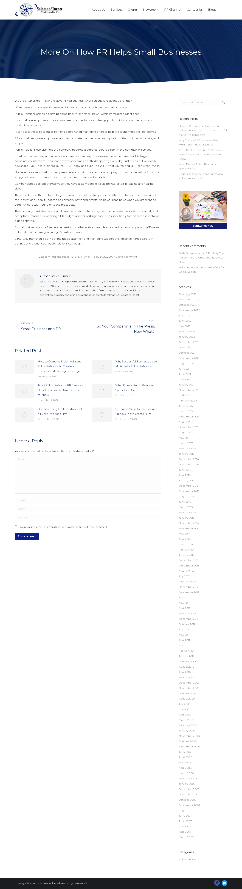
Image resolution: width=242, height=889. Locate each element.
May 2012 (184, 602)
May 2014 (184, 533)
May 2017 (184, 437)
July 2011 (184, 629)
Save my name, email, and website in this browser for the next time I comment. (63, 526)
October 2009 (187, 693)
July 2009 (184, 704)
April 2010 (185, 672)
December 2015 (188, 485)
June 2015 (185, 501)
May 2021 (184, 379)
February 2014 (187, 549)
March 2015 (186, 507)
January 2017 (186, 453)
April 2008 (185, 767)
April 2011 (184, 640)
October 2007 (187, 799)
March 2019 (186, 411)
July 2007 (184, 815)
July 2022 (184, 315)
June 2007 (185, 821)
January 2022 (187, 336)
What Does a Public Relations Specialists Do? (134, 388)
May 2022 (185, 326)
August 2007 (187, 810)
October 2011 (187, 624)
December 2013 (189, 560)
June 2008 (185, 757)
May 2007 (185, 826)
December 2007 (189, 789)
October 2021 (187, 352)
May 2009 (185, 709)
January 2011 (186, 656)
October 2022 (187, 304)
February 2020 (188, 400)
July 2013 (184, 576)
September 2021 (189, 358)
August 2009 (187, 698)
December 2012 (189, 586)
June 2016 (185, 469)
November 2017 (189, 427)
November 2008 (189, 735)
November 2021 (189, 347)
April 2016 (184, 475)
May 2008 (185, 762)
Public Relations (60, 256)
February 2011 (187, 650)
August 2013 (186, 571)
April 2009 (185, 714)
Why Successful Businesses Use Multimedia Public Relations (136, 364)
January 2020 (187, 406)
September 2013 (189, 565)
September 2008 (190, 746)
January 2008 (187, 783)
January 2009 (187, 730)
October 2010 (187, 661)
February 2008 (188, 778)
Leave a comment (126, 256)
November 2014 (189, 523)
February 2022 (187, 331)
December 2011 (188, 618)
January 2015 (186, 517)
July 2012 (184, 597)
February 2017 (187, 448)
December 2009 (189, 682)
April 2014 (185, 539)
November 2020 (189, 390)
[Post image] (24, 367)
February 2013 (187, 581)
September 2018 (189, 416)
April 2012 (184, 608)
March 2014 (186, 544)
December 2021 (189, 342)
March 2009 (186, 720)
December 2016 (189, 459)
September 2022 (189, 310)
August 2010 (186, 666)
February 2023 (187, 294)
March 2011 (185, 645)
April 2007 (185, 831)
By (80, 256)
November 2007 (189, 794)
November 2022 (189, 299)
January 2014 (187, 555)
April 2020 (185, 395)
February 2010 (187, 677)
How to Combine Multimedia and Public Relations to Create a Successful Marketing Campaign (59, 366)
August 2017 (186, 432)
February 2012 (187, 613)
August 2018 (186, 421)
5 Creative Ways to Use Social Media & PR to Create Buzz (134, 411)
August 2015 (186, 496)
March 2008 (186, 773)
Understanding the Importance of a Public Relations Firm (60, 411)
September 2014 (189, 528)
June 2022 (185, 320)
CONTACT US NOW (203, 226)
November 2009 (189, 688)
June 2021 (185, 374)
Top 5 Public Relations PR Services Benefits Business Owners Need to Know (60, 390)
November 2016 (189, 464)
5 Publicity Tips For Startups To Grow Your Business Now (201, 258)
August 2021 (186, 363)
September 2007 (189, 805)
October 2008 (188, 741)
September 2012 (189, 592)
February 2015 (187, 512)
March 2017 (186, 443)
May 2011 (184, 634)
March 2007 (186, 837)
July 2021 (184, 368)
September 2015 (189, 491)
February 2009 (188, 725)
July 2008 (185, 751)
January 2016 (186, 480)
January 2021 (186, 384)
